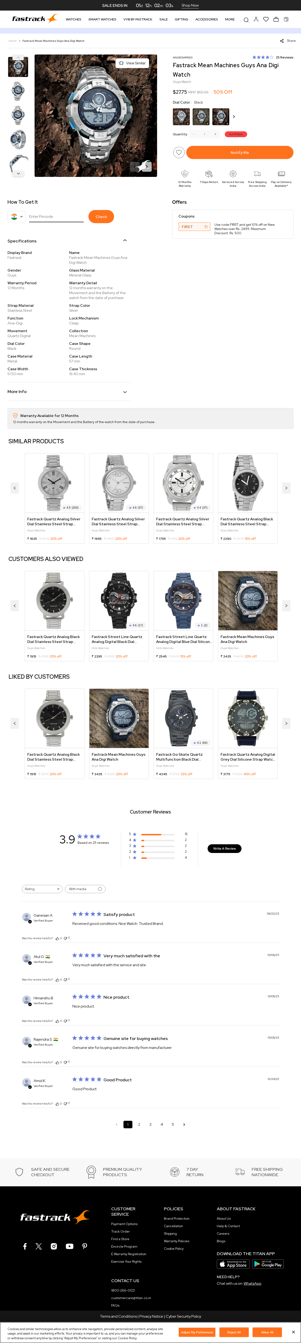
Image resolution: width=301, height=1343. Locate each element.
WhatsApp (252, 1283)
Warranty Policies (176, 1241)
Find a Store (120, 1239)
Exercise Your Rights (126, 1261)
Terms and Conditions (118, 1316)
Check (101, 216)
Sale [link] (163, 19)
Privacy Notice (151, 1316)
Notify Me (240, 152)
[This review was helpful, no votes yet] (57, 938)
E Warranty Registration (128, 1254)
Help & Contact (228, 1226)
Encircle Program (124, 1246)
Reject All (234, 1332)
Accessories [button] (206, 19)
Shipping (170, 1233)
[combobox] (42, 889)
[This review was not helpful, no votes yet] (65, 938)
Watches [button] (73, 19)
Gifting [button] (181, 19)
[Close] (293, 1332)
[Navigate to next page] (184, 1124)
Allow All (267, 1332)
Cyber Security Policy (183, 1316)
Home (13, 41)
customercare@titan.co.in (131, 1298)
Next (18, 173)
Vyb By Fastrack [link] (137, 19)
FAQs (115, 1305)
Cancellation (173, 1226)
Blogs (221, 1241)
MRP (192, 92)
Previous (18, 57)
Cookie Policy (174, 1248)
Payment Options (124, 1224)
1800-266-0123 (123, 1290)
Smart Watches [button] (102, 19)
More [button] (230, 19)
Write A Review (224, 848)
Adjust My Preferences (197, 1332)
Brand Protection (177, 1218)
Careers (223, 1233)
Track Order (120, 1231)
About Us (224, 1218)
